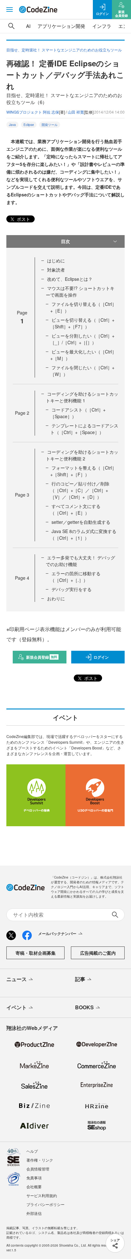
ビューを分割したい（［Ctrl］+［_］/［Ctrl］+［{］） (82, 339)
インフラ (101, 26)
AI (28, 26)
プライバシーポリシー (45, 1204)
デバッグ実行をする (72, 589)
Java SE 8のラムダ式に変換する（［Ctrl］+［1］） (83, 534)
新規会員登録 (42, 657)
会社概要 (34, 1186)
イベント (16, 1007)
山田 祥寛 (76, 112)
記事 (80, 979)
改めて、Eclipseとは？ (70, 279)
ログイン (101, 657)
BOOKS (84, 1007)
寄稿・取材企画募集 (36, 953)
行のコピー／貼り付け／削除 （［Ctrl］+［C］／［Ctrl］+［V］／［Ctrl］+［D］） (79, 490)
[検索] (11, 26)
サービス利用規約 (41, 1195)
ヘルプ (32, 1151)
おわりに (56, 598)
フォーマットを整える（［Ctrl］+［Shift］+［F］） (83, 471)
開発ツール (50, 124)
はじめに (56, 260)
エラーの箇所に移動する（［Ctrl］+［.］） (75, 576)
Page (22, 413)
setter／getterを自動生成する (81, 522)
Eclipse (29, 124)
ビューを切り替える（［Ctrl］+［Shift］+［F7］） (82, 323)
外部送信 (34, 1213)
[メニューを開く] (9, 9)
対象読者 (56, 270)
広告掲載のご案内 (98, 953)
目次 (65, 241)
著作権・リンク (39, 1160)
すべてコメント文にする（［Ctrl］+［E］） (75, 509)
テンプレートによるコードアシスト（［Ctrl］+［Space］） (84, 428)
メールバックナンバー (57, 933)
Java (12, 124)
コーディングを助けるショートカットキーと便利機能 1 (82, 397)
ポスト (23, 219)
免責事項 (34, 1177)
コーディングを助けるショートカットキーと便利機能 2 (82, 455)
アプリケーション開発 (61, 26)
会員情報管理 (37, 1168)
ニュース (16, 979)
